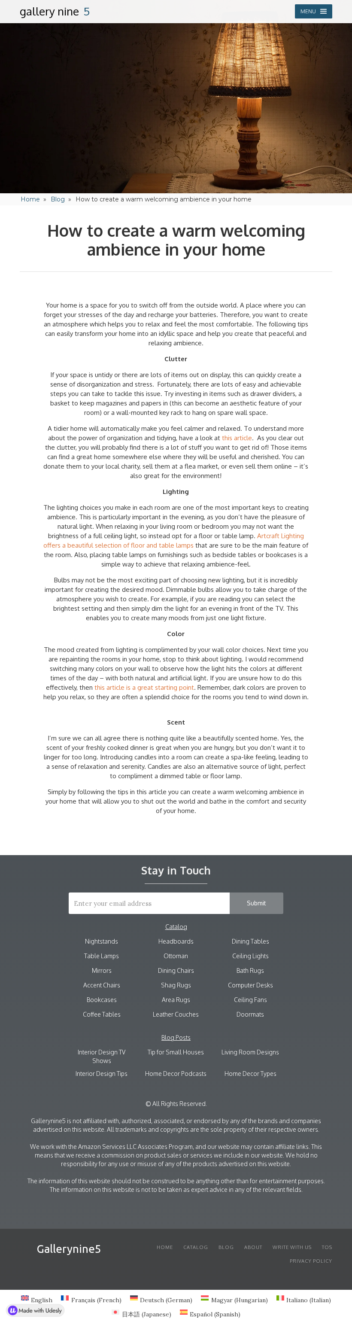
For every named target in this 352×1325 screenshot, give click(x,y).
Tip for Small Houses (176, 1052)
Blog (58, 199)
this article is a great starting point (144, 687)
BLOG (226, 1247)
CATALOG (195, 1247)
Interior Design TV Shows (101, 1056)
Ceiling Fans (250, 999)
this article (237, 438)
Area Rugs (176, 999)
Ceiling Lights (250, 955)
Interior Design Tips (101, 1073)
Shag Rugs (176, 985)
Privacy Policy (311, 1261)
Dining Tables (250, 941)
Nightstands (101, 941)
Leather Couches (176, 1014)
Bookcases (102, 999)
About (253, 1247)
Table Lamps (101, 955)
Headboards (176, 941)
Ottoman (176, 955)
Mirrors (102, 970)
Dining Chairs (176, 970)
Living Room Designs (250, 1052)
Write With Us (292, 1247)
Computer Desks (250, 985)
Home (30, 199)
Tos (327, 1247)
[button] (313, 11)
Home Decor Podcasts (175, 1073)
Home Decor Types (250, 1073)
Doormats (250, 1014)
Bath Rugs (250, 970)
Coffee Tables (102, 1014)
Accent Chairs (101, 985)
